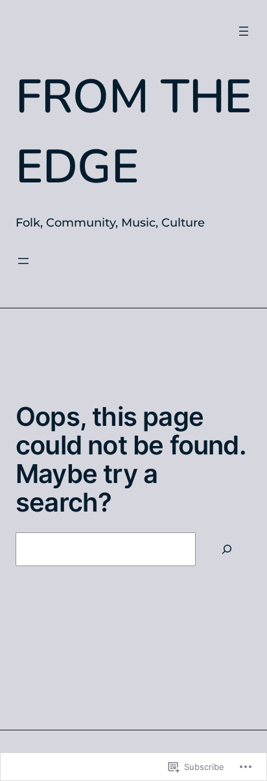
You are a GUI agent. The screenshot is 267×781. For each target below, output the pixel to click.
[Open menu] (243, 31)
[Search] (226, 549)
